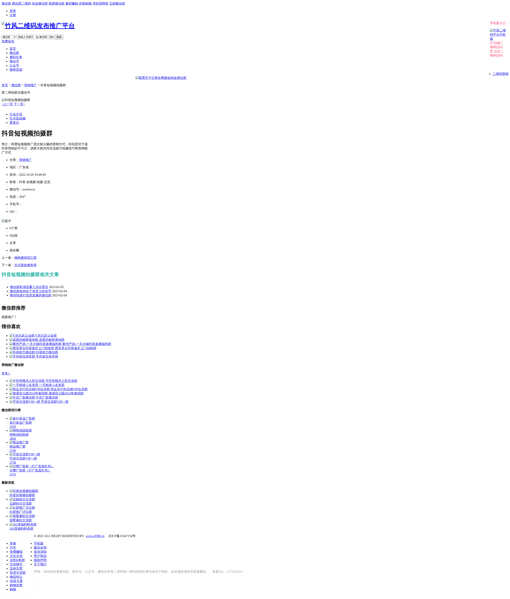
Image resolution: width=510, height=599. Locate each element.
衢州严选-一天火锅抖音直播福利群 (86, 344)
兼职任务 (16, 57)
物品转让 (16, 576)
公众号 (14, 65)
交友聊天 (16, 564)
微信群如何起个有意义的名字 (30, 291)
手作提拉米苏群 (47, 356)
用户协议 (40, 556)
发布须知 (40, 551)
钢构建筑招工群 (25, 257)
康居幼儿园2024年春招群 (66, 393)
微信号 (14, 61)
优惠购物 (85, 3)
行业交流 (16, 114)
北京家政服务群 (25, 265)
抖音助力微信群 (47, 352)
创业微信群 (40, 3)
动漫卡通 (16, 581)
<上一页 (7, 104)
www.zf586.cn (95, 536)
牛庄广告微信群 (47, 397)
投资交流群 (18, 572)
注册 (13, 15)
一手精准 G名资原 (52, 385)
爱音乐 (14, 122)
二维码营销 (500, 73)
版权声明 (40, 560)
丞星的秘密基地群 (52, 339)
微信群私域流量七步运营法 (29, 287)
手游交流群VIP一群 (55, 401)
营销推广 (30, 85)
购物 (13, 589)
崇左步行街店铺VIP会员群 (69, 389)
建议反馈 (40, 547)
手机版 (38, 543)
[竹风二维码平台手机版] (498, 38)
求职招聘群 (100, 3)
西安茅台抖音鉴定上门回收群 (75, 348)
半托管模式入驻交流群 (61, 380)
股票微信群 (57, 3)
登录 (13, 11)
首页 (13, 48)
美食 (13, 543)
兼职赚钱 (71, 3)
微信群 (6, 3)
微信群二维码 (21, 3)
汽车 (13, 547)
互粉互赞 (16, 568)
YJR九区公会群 (46, 335)
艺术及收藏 (18, 118)
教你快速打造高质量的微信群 (30, 295)
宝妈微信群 (117, 3)
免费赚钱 (16, 551)
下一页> (19, 104)
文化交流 (16, 556)
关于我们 (40, 564)
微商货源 (16, 69)
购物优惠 (16, 585)
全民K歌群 (17, 560)
